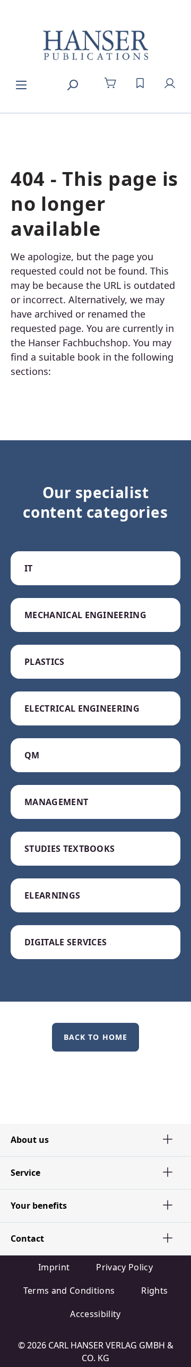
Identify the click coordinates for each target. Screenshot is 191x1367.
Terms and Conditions (69, 1290)
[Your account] (169, 83)
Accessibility (95, 1314)
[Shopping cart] (110, 83)
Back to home (95, 1037)
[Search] (72, 83)
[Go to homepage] (95, 45)
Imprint (54, 1267)
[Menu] (21, 83)
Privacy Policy (124, 1267)
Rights (154, 1290)
